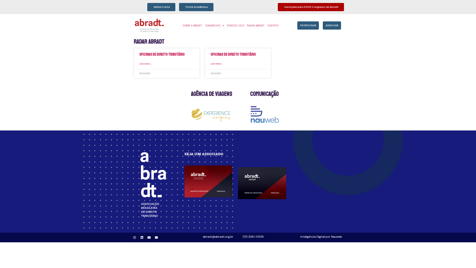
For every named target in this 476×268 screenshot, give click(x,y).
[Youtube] (149, 237)
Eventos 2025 (235, 25)
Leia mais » (145, 63)
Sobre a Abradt (192, 25)
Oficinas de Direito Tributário (162, 54)
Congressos (213, 25)
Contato (273, 25)
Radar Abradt (256, 25)
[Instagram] (135, 237)
